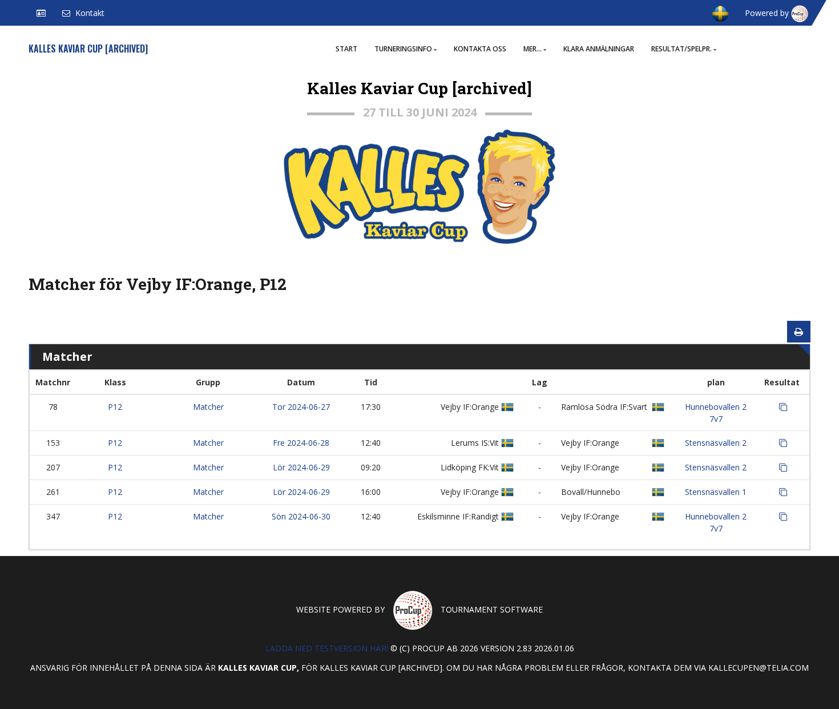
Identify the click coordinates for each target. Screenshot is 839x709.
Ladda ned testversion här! (326, 648)
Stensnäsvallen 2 (716, 442)
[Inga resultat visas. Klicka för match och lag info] (783, 407)
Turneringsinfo (403, 49)
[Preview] (798, 332)
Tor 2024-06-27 (301, 406)
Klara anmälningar (598, 49)
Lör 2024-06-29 (301, 467)
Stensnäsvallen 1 (716, 491)
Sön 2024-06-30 (301, 516)
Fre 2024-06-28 (301, 442)
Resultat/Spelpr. (681, 49)
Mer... (532, 49)
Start (346, 49)
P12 (115, 406)
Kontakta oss (480, 49)
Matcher (208, 406)
